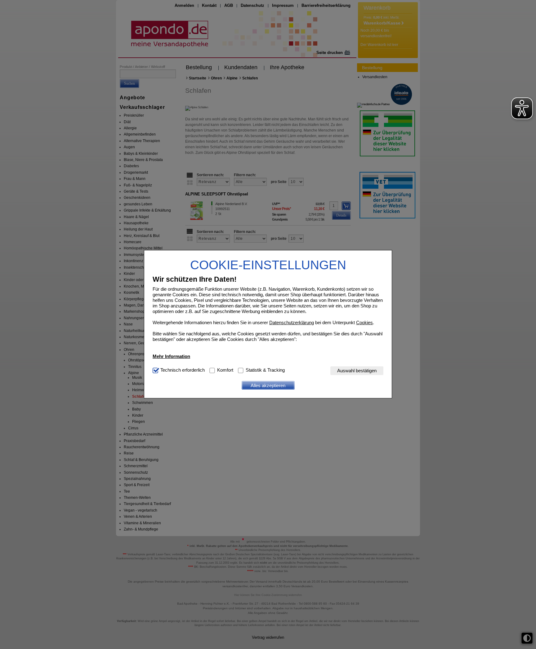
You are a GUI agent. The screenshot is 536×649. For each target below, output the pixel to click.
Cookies (364, 322)
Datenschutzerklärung (291, 322)
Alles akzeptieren (268, 385)
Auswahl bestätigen (357, 371)
